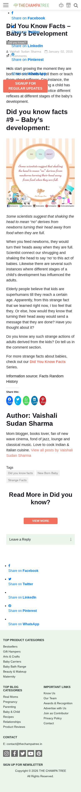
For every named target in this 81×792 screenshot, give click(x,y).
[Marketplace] (68, 5)
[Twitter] (22, 754)
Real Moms (10, 696)
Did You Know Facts (48, 362)
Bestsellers (10, 646)
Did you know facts (20, 473)
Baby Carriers (12, 661)
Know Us (49, 693)
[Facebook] (14, 754)
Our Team (50, 698)
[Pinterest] (39, 754)
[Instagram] (6, 754)
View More (40, 520)
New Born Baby (48, 473)
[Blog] (61, 5)
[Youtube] (30, 754)
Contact (49, 723)
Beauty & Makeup (14, 671)
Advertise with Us (55, 708)
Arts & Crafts (11, 656)
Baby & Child (11, 711)
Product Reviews (14, 726)
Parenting (9, 706)
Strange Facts (17, 480)
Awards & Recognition (58, 703)
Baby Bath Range (14, 666)
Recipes (8, 716)
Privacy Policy (53, 718)
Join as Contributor (56, 713)
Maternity (9, 676)
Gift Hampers (12, 651)
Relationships (12, 721)
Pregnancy (10, 701)
